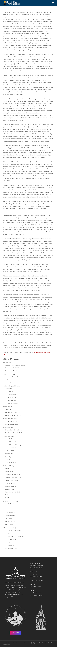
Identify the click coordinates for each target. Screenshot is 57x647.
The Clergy (8, 542)
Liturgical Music (9, 489)
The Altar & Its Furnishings (13, 530)
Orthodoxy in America (11, 371)
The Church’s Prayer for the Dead (14, 433)
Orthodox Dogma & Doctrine (11, 386)
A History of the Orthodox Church (15, 365)
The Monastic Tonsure (11, 424)
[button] (53, 3)
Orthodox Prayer (8, 427)
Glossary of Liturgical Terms (13, 477)
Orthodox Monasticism (10, 418)
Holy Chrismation (10, 509)
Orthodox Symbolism (9, 457)
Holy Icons (8, 409)
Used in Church (9, 450)
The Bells (7, 533)
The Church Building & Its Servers (13, 528)
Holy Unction (9, 524)
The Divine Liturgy (10, 495)
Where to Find (9, 453)
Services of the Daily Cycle (12, 492)
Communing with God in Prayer (14, 430)
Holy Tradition (9, 388)
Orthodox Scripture (8, 436)
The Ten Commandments (12, 403)
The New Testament (10, 447)
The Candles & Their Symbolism (14, 536)
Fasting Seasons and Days (12, 474)
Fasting (7, 468)
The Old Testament (10, 442)
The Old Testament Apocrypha (13, 445)
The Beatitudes (9, 391)
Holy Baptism (9, 507)
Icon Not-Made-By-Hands (12, 412)
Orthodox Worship (8, 465)
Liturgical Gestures (10, 486)
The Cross (8, 459)
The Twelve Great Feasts (12, 380)
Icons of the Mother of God (13, 415)
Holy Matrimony (10, 515)
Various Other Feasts (11, 383)
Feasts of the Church (9, 374)
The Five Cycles (9, 498)
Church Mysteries (10, 504)
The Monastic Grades (11, 421)
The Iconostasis (9, 545)
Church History (7, 362)
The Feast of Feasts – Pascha (13, 377)
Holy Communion (10, 512)
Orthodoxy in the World (12, 368)
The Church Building (11, 539)
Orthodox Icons (7, 406)
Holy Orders (8, 518)
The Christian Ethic (10, 394)
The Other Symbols (10, 462)
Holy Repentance (10, 521)
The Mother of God (10, 397)
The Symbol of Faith (11, 400)
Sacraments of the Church (10, 501)
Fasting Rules (9, 471)
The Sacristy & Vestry (11, 548)
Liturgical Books (9, 483)
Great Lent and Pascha (11, 480)
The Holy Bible (9, 439)
